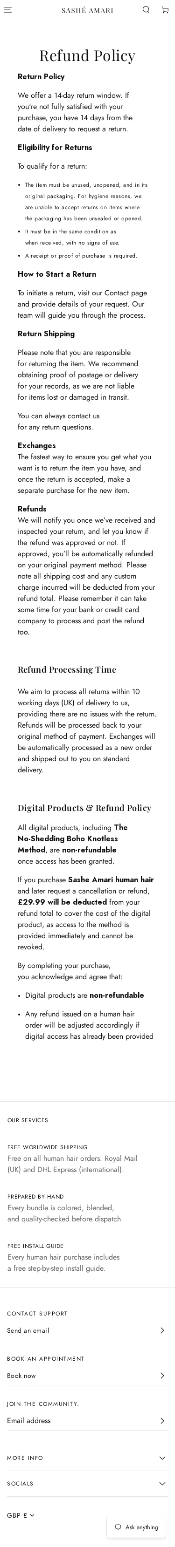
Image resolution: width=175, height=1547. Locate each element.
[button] (146, 10)
